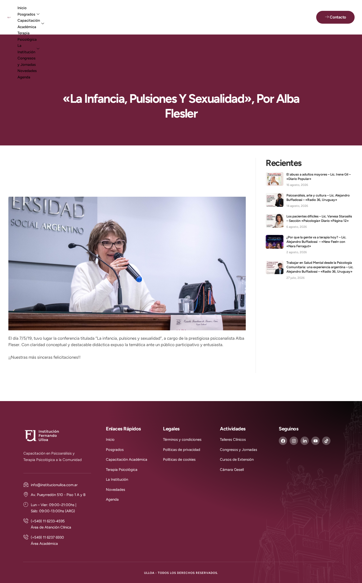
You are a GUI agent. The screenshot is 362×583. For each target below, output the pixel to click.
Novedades (27, 71)
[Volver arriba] (348, 569)
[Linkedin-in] (304, 441)
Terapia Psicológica (27, 36)
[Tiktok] (326, 441)
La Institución (26, 48)
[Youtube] (315, 441)
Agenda (23, 77)
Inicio (22, 8)
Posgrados (26, 14)
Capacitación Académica (28, 23)
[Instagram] (294, 441)
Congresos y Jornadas (26, 61)
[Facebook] (283, 441)
